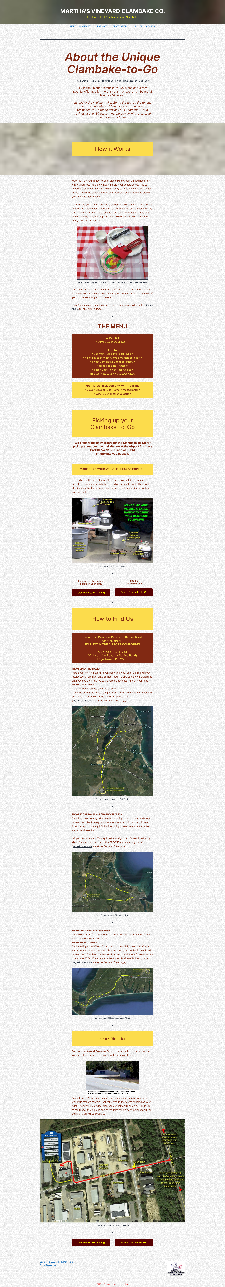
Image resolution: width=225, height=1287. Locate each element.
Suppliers (138, 26)
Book (147, 81)
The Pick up (107, 81)
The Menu (95, 81)
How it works (81, 81)
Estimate (102, 26)
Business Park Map (133, 81)
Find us (118, 81)
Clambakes (85, 26)
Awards (150, 26)
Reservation (120, 26)
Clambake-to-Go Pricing (91, 592)
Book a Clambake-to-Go (134, 592)
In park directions (82, 700)
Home (73, 26)
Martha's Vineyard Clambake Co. (112, 11)
